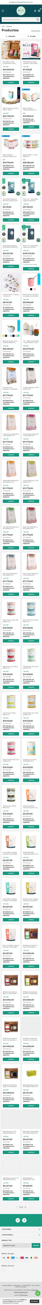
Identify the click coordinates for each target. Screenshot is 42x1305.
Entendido (34, 1301)
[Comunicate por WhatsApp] (37, 1293)
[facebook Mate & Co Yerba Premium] (24, 1220)
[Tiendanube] (21, 1295)
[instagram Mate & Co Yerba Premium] (18, 1220)
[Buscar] (38, 20)
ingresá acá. (34, 1290)
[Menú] (3, 11)
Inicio (3, 26)
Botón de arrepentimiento (21, 1292)
